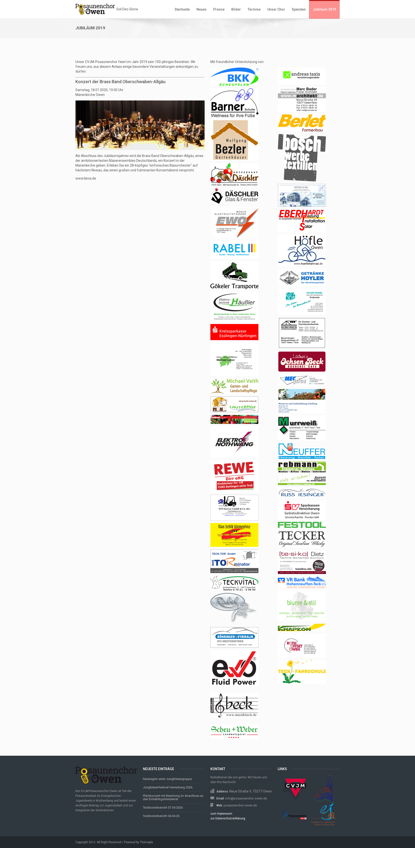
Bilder (236, 9)
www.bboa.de (85, 178)
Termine (254, 9)
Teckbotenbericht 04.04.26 (161, 816)
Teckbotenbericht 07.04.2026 (163, 807)
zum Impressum (221, 813)
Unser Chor (276, 9)
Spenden (299, 9)
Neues (201, 9)
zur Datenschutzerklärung (227, 818)
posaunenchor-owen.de (240, 805)
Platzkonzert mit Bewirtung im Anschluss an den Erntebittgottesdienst (173, 797)
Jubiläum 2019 (324, 9)
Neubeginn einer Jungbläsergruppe (167, 779)
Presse (219, 9)
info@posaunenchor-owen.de (246, 798)
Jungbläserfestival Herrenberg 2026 (167, 787)
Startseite (182, 9)
